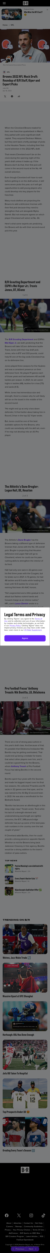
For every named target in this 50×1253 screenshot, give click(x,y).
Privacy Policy (15, 625)
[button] (25, 638)
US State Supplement (33, 630)
